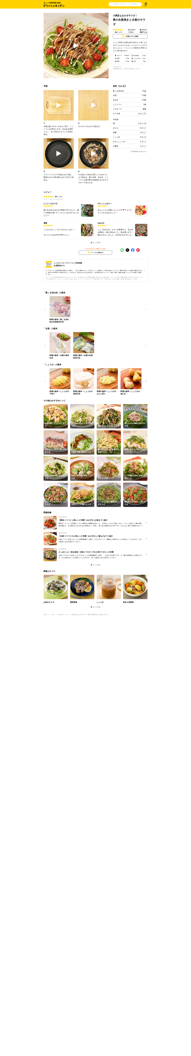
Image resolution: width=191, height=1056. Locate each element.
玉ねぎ (115, 100)
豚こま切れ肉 (118, 91)
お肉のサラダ (63, 614)
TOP (45, 614)
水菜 (115, 95)
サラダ (52, 614)
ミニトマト (117, 104)
